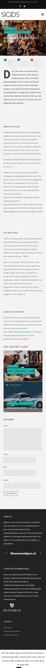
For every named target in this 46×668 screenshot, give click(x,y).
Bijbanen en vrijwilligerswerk (17, 32)
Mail (5, 467)
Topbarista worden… (20, 377)
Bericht (6, 426)
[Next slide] (41, 553)
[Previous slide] (5, 553)
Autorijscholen (27, 403)
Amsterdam (9, 29)
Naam (6, 454)
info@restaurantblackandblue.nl (20, 332)
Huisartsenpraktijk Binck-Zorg (23, 2)
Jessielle (12, 47)
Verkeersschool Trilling (22, 408)
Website (6, 480)
